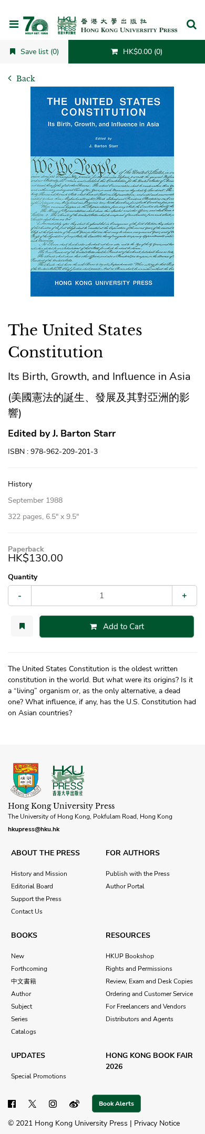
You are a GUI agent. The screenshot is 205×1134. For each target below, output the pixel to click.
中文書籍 (23, 981)
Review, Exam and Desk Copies (149, 981)
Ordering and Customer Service (149, 994)
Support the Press (36, 899)
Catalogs (23, 1031)
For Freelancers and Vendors (146, 1006)
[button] (191, 25)
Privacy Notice (157, 1123)
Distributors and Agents (139, 1019)
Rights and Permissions (139, 969)
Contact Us (27, 911)
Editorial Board (32, 886)
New (17, 956)
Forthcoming (29, 969)
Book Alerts (116, 1103)
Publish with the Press (138, 874)
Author (21, 994)
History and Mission (39, 874)
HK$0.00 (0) (141, 52)
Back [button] (24, 78)
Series (19, 1019)
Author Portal (125, 886)
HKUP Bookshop (130, 956)
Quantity (22, 577)
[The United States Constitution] (102, 191)
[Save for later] (22, 626)
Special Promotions (38, 1076)
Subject (21, 1006)
